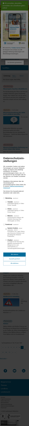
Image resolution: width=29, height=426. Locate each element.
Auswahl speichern (14, 259)
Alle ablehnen (14, 263)
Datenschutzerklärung (16, 186)
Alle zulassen (14, 254)
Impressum (6, 188)
